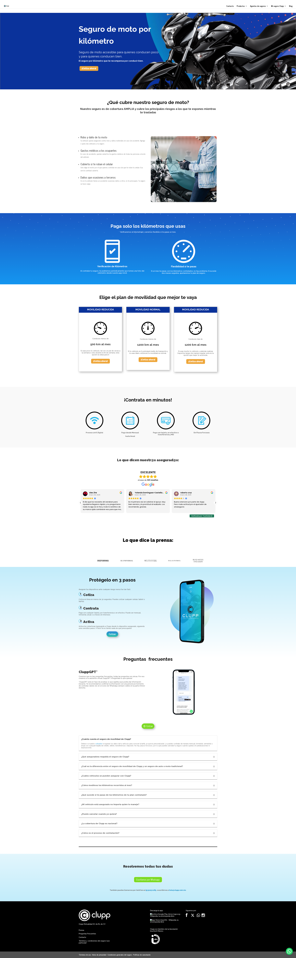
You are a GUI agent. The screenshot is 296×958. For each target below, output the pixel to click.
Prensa (81, 930)
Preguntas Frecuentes (87, 934)
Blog (291, 6)
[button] (215, 502)
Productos (241, 6)
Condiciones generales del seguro (120, 954)
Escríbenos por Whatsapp (148, 879)
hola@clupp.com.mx (177, 890)
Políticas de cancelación (141, 954)
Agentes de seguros (258, 6)
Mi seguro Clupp (277, 6)
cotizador (98, 744)
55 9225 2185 (151, 890)
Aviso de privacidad (99, 954)
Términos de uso (85, 954)
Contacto (230, 6)
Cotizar (112, 634)
